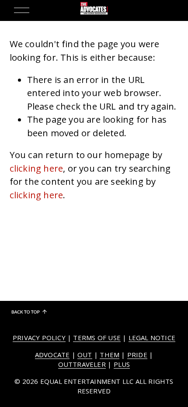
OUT (84, 354)
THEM (109, 354)
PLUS (122, 364)
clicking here (36, 168)
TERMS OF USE (96, 337)
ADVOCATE (52, 354)
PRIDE (137, 354)
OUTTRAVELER (82, 364)
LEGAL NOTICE (152, 337)
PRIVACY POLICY (39, 337)
